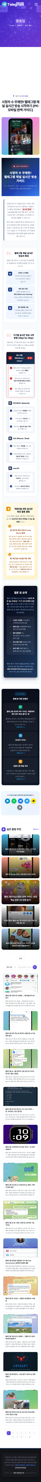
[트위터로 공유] (27, 800)
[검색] (35, 967)
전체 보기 (35, 829)
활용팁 (19, 25)
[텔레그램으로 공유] (7, 800)
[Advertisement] (20, 72)
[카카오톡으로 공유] (33, 800)
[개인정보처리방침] (20, 1468)
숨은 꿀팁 (28, 25)
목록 (20, 959)
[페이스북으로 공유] (20, 800)
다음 (25, 1437)
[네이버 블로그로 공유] (14, 800)
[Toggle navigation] (36, 4)
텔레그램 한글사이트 (19, 1473)
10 (21, 1437)
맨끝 (30, 1437)
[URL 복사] (19, 807)
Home (11, 25)
